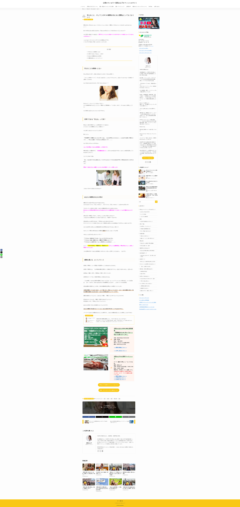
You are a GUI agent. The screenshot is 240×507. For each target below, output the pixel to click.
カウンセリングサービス (144, 297)
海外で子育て (142, 273)
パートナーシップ (99, 398)
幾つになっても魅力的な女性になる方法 (147, 261)
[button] (88, 417)
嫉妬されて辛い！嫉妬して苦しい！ (147, 290)
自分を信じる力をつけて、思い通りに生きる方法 (148, 256)
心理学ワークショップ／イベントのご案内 (147, 302)
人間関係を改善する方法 (144, 285)
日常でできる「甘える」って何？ (96, 54)
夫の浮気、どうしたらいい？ (145, 226)
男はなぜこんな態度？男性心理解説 (147, 243)
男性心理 (115, 398)
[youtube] (102, 451)
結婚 (119, 398)
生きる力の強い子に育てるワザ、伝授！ (147, 278)
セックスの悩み (143, 214)
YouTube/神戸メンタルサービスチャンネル (147, 309)
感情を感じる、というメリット (95, 58)
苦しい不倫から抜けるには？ (145, 231)
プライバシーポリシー (120, 503)
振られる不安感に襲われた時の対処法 (147, 250)
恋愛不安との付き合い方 (144, 248)
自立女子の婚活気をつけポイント (146, 221)
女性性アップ (142, 259)
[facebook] (98, 451)
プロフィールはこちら (148, 157)
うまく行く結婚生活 (144, 216)
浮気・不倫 (142, 224)
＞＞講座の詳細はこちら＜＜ (120, 376)
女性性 (108, 398)
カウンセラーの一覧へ (143, 48)
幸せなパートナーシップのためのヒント (148, 209)
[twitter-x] (100, 451)
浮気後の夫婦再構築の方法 (145, 228)
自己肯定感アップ (143, 253)
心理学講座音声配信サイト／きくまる (146, 307)
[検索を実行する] (156, 202)
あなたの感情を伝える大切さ (95, 56)
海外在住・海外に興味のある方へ (146, 269)
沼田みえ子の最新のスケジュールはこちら (108, 384)
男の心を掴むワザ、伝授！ (88, 19)
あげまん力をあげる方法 (144, 211)
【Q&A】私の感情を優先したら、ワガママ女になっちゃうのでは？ (111, 318)
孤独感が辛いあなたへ (144, 288)
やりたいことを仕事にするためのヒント (148, 264)
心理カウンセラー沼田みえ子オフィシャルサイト (120, 2)
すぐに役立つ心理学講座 (144, 300)
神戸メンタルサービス (143, 304)
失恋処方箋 (142, 233)
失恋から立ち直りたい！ (144, 236)
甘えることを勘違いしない (94, 51)
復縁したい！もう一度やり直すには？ (147, 238)
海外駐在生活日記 (143, 271)
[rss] (122, 501)
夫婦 (104, 398)
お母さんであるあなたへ (144, 276)
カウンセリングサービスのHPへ (145, 50)
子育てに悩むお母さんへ (144, 281)
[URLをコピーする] (128, 417)
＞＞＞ (152, 46)
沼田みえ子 (89, 443)
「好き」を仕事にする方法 (145, 266)
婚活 (111, 398)
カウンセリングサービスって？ (145, 52)
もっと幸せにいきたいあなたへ (146, 283)
